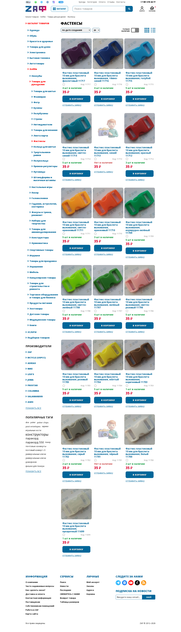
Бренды (82, 2)
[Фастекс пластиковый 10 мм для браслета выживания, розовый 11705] (76, 355)
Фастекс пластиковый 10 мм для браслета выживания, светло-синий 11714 (75, 151)
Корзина (91, 594)
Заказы (90, 586)
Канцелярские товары (43, 277)
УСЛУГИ (32, 332)
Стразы (38, 119)
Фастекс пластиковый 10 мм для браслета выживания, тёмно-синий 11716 (107, 77)
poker (33, 422)
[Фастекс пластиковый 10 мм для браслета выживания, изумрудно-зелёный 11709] (139, 203)
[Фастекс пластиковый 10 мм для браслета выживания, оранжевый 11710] (108, 203)
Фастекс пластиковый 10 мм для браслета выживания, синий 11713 (107, 151)
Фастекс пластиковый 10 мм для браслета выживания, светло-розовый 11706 (139, 303)
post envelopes (33, 426)
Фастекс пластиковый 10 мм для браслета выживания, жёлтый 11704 (107, 378)
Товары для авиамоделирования (44, 230)
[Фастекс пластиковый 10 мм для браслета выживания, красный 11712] (139, 128)
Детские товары (39, 314)
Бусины (38, 107)
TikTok (137, 582)
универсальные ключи (36, 454)
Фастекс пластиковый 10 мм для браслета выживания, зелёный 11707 (107, 303)
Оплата (102, 2)
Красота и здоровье (41, 41)
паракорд (32, 438)
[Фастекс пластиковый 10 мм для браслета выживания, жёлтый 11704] (108, 355)
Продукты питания (41, 303)
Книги (33, 325)
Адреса (90, 590)
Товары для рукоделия (57, 17)
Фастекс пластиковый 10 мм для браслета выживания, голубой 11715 (139, 77)
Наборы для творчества (39, 222)
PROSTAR (33, 385)
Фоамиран (40, 96)
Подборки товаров (39, 337)
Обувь (33, 35)
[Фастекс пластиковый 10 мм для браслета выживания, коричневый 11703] (139, 355)
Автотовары (37, 63)
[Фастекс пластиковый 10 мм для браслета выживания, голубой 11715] (139, 53)
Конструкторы (40, 237)
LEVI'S (31, 374)
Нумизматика (40, 243)
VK (124, 582)
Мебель (34, 272)
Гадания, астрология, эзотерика (44, 205)
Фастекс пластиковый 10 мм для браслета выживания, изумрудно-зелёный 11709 (139, 227)
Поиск (63, 582)
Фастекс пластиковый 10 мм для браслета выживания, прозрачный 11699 (75, 527)
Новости (64, 586)
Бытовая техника (40, 58)
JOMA (31, 379)
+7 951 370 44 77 (147, 2)
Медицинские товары (42, 319)
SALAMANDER (35, 396)
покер (48, 442)
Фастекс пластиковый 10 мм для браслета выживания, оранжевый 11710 (107, 226)
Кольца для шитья (45, 146)
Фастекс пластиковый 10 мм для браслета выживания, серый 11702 (75, 452)
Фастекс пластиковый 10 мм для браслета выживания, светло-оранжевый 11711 (75, 226)
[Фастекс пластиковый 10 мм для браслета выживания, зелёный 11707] (108, 280)
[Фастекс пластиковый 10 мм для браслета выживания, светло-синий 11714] (76, 128)
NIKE (30, 368)
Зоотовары (36, 308)
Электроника (37, 52)
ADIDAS (32, 363)
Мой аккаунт (93, 582)
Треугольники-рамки (42, 154)
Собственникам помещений (40, 606)
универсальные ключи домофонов (36, 460)
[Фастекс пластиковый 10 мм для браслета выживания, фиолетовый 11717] (76, 53)
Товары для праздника (43, 261)
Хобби (43, 17)
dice (27, 422)
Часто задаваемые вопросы (40, 586)
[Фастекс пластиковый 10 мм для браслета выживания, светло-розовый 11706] (139, 280)
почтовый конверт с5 (35, 450)
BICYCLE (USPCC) (37, 357)
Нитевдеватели (43, 124)
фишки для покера (35, 466)
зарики (45, 426)
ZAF (30, 352)
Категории (92, 2)
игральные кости (33, 430)
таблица (147, 30)
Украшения (36, 266)
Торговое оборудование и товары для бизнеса (44, 296)
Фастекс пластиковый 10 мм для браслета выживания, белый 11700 (139, 452)
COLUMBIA (33, 390)
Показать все (33, 408)
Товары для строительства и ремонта (39, 286)
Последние (65, 590)
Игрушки (35, 255)
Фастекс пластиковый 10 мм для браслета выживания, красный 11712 (139, 151)
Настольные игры (42, 187)
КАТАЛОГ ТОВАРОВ (32, 17)
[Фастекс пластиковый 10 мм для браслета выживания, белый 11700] (139, 429)
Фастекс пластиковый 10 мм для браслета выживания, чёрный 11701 (107, 452)
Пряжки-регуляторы (45, 166)
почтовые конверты (36, 446)
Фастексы (39, 141)
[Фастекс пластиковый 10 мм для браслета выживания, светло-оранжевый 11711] (76, 203)
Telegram (118, 582)
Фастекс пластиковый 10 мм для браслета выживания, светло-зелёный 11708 (75, 303)
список (153, 30)
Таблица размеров (69, 602)
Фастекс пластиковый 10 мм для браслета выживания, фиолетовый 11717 (75, 77)
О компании (32, 582)
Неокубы (37, 75)
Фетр (37, 102)
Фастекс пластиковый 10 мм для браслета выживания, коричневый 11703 (139, 378)
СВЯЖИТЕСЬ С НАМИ (70, 594)
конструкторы (37, 434)
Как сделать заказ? (35, 590)
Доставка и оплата (35, 594)
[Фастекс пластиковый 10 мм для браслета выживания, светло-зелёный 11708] (76, 280)
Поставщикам (33, 602)
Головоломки (40, 198)
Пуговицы (39, 171)
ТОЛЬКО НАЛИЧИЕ (135, 30)
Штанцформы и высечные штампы (45, 179)
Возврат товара (68, 598)
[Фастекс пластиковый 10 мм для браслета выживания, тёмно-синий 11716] (108, 53)
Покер (35, 192)
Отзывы (110, 2)
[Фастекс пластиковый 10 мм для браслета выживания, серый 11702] (76, 429)
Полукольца (41, 160)
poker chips (42, 422)
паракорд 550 (35, 442)
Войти (142, 11)
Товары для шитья (45, 91)
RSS (143, 582)
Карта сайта (32, 614)
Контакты (120, 2)
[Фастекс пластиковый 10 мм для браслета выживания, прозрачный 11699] (76, 504)
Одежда (34, 30)
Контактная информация (38, 598)
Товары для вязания (45, 130)
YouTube (130, 582)
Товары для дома (40, 46)
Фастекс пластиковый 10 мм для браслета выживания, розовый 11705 (75, 378)
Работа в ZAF (32, 610)
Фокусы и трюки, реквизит (42, 214)
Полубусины (41, 113)
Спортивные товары (41, 250)
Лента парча (41, 135)
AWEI (30, 402)
